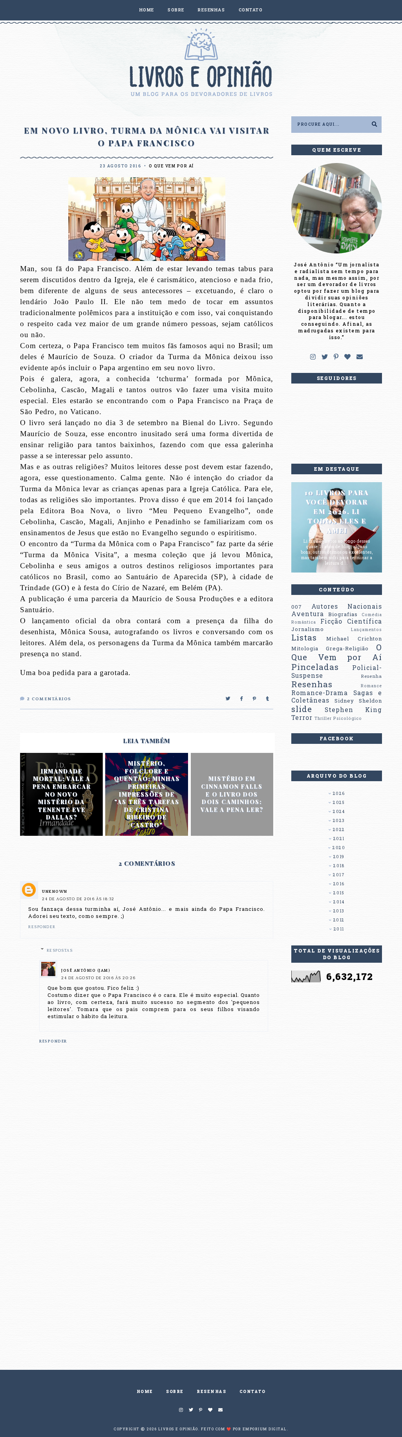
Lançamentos (366, 629)
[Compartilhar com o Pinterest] (255, 699)
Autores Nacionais (346, 606)
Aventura (307, 614)
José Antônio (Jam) (85, 971)
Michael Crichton (354, 638)
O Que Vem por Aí (171, 166)
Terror (301, 717)
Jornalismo (307, 629)
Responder (42, 927)
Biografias (343, 614)
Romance (371, 685)
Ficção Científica (351, 621)
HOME (146, 10)
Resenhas (312, 684)
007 (296, 606)
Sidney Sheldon (358, 700)
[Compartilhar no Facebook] (241, 699)
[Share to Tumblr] (268, 699)
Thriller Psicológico (338, 718)
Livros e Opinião (178, 1429)
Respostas (60, 951)
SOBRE (176, 10)
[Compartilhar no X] (228, 699)
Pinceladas (315, 666)
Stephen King (353, 710)
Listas (304, 637)
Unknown (55, 892)
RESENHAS (211, 10)
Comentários (49, 699)
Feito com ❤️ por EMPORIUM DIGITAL (244, 1429)
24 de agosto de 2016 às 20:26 (98, 978)
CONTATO (251, 10)
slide (301, 708)
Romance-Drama (319, 693)
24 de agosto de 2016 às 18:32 (78, 899)
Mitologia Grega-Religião (330, 648)
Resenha (371, 676)
